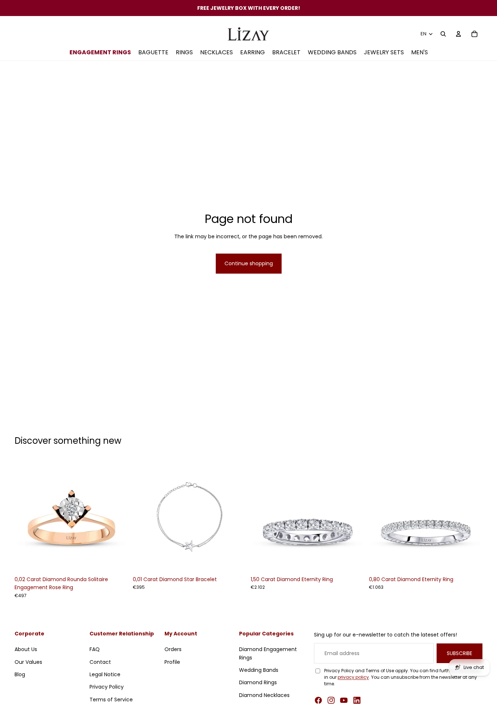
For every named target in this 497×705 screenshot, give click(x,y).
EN (424, 34)
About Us (26, 649)
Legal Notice (105, 674)
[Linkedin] (357, 700)
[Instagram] (331, 700)
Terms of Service (111, 699)
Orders (173, 649)
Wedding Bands (258, 670)
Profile (172, 662)
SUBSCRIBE (459, 653)
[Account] (458, 34)
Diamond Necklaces (264, 695)
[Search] (443, 34)
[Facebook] (318, 700)
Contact (100, 662)
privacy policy (353, 677)
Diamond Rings (258, 682)
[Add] (117, 561)
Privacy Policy (107, 686)
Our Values (28, 662)
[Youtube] (343, 700)
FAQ (95, 649)
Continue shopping (248, 263)
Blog (20, 674)
